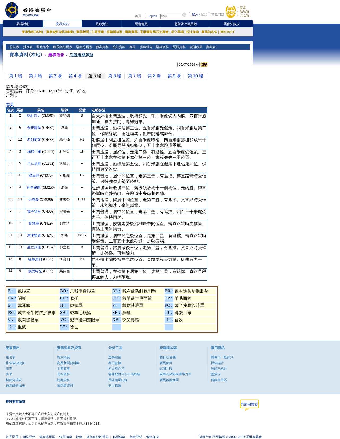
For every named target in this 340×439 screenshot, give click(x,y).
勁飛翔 (34, 223)
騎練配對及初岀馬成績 (124, 374)
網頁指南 (65, 437)
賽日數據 (114, 363)
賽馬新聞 (82, 32)
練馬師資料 (65, 385)
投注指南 (192, 32)
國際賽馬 (131, 32)
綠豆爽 (34, 176)
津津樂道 (34, 235)
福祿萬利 (35, 259)
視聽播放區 (114, 32)
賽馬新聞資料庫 (68, 363)
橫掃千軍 (34, 152)
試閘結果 (195, 47)
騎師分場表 (83, 47)
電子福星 (34, 211)
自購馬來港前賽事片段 (176, 374)
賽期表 (210, 47)
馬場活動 (22, 24)
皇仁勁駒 (34, 164)
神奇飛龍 (34, 187)
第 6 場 (114, 76)
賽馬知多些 (209, 32)
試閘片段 (166, 368)
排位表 (27, 47)
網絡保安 (152, 437)
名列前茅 (34, 140)
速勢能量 (114, 357)
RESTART (227, 32)
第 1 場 (15, 76)
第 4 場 (75, 76)
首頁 (138, 16)
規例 (79, 437)
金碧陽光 (34, 128)
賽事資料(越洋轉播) (60, 32)
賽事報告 (145, 47)
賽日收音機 (168, 357)
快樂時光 (35, 271)
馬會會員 (141, 24)
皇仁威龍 (34, 247)
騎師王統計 (219, 368)
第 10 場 (195, 76)
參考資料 (102, 47)
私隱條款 (119, 437)
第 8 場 (154, 76)
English (152, 16)
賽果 (132, 47)
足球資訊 (102, 24)
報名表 (14, 47)
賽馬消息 (63, 357)
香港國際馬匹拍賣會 (154, 32)
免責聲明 (135, 437)
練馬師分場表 (62, 47)
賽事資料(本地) (33, 32)
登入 (195, 14)
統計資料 (118, 47)
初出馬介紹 (116, 368)
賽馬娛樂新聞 (169, 380)
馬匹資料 (179, 47)
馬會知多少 (232, 24)
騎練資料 (162, 47)
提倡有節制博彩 (97, 437)
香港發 (34, 199)
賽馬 (243, 8)
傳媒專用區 (219, 380)
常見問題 (217, 14)
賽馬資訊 (62, 24)
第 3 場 (55, 76)
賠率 (9, 368)
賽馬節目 (166, 363)
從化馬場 (177, 32)
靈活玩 (215, 374)
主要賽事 (97, 32)
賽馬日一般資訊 (222, 357)
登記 (204, 14)
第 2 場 (35, 76)
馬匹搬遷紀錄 (118, 380)
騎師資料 (63, 380)
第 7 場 (134, 76)
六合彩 (244, 15)
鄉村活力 (34, 116)
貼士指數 (114, 385)
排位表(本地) (15, 363)
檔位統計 (217, 363)
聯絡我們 (29, 437)
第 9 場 (174, 76)
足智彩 (244, 11)
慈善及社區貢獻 (186, 24)
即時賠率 (42, 47)
